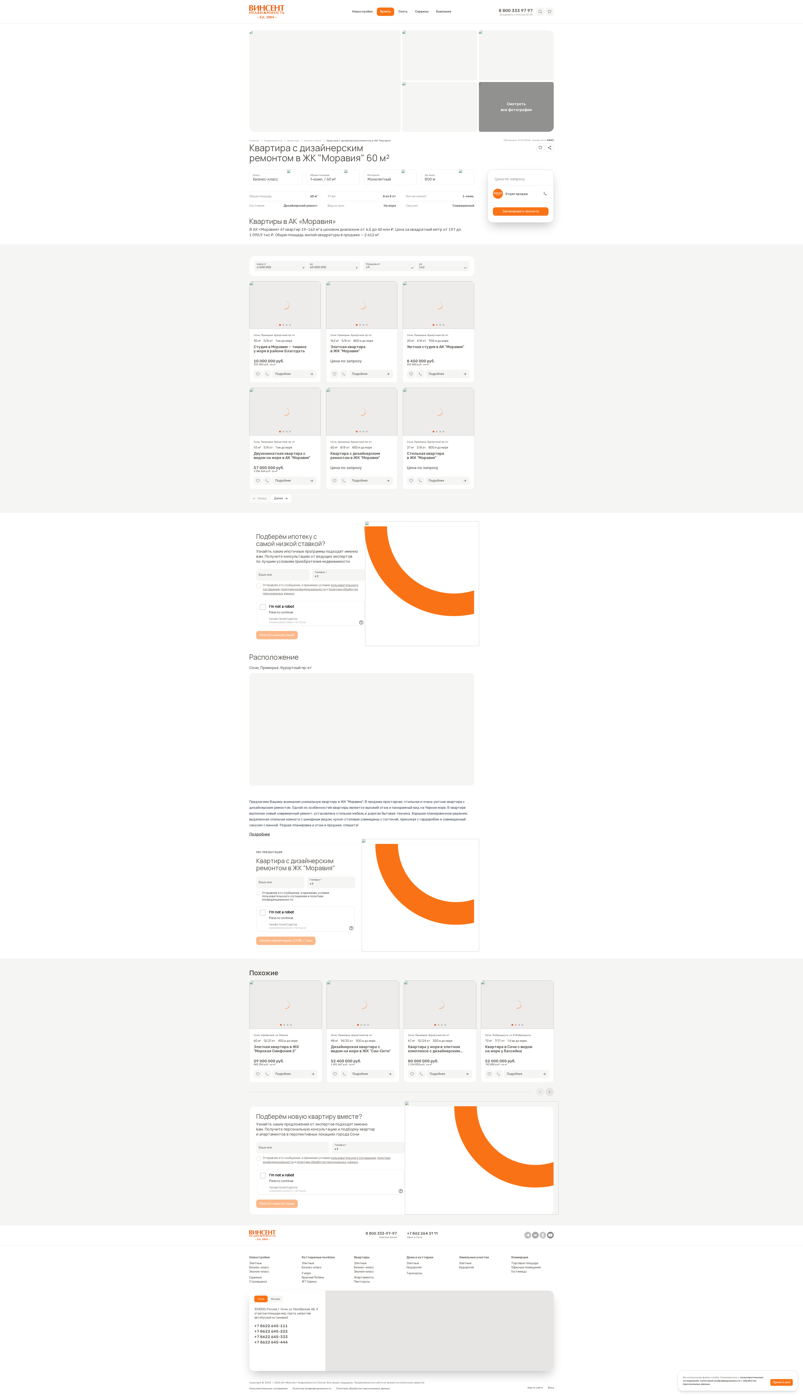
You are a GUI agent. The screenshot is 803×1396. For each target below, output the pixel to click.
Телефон (320, 571)
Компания (443, 11)
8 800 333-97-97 (381, 1233)
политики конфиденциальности (303, 589)
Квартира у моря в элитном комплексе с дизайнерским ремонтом (434, 1049)
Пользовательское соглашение (268, 1388)
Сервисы (421, 11)
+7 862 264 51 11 (422, 1233)
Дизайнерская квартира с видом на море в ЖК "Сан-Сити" (361, 1049)
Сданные (255, 1277)
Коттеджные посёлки (318, 1257)
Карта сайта (535, 1387)
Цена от (261, 264)
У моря (306, 1273)
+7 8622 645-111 (271, 1326)
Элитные (255, 1263)
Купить (385, 11)
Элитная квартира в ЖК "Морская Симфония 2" (276, 1049)
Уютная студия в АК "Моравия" (435, 347)
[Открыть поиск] (540, 12)
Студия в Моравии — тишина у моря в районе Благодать (280, 349)
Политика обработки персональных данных (363, 1388)
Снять (403, 11)
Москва (275, 1298)
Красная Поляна (313, 1277)
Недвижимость (273, 140)
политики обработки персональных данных (327, 1162)
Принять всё (781, 1382)
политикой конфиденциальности (720, 1380)
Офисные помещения (526, 1267)
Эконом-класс (259, 1271)
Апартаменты (364, 1277)
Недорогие (414, 1267)
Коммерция (519, 1257)
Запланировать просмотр (521, 211)
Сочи (261, 1298)
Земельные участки (474, 1257)
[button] (549, 12)
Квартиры (293, 140)
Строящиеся (258, 1281)
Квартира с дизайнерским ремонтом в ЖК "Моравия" (359, 140)
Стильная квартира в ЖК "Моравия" (425, 455)
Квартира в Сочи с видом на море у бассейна (508, 1049)
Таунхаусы (414, 1273)
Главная (254, 140)
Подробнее (259, 834)
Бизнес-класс (313, 140)
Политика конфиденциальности (312, 1388)
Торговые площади (524, 1263)
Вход (551, 1387)
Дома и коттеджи (420, 1257)
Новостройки (362, 11)
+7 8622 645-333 (271, 1336)
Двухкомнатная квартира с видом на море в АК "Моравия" (282, 455)
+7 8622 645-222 (271, 1331)
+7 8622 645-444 (271, 1342)
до (311, 264)
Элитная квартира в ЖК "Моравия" (348, 349)
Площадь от (373, 264)
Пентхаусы (362, 1281)
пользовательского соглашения (353, 1158)
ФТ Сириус (309, 1281)
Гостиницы (519, 1271)
